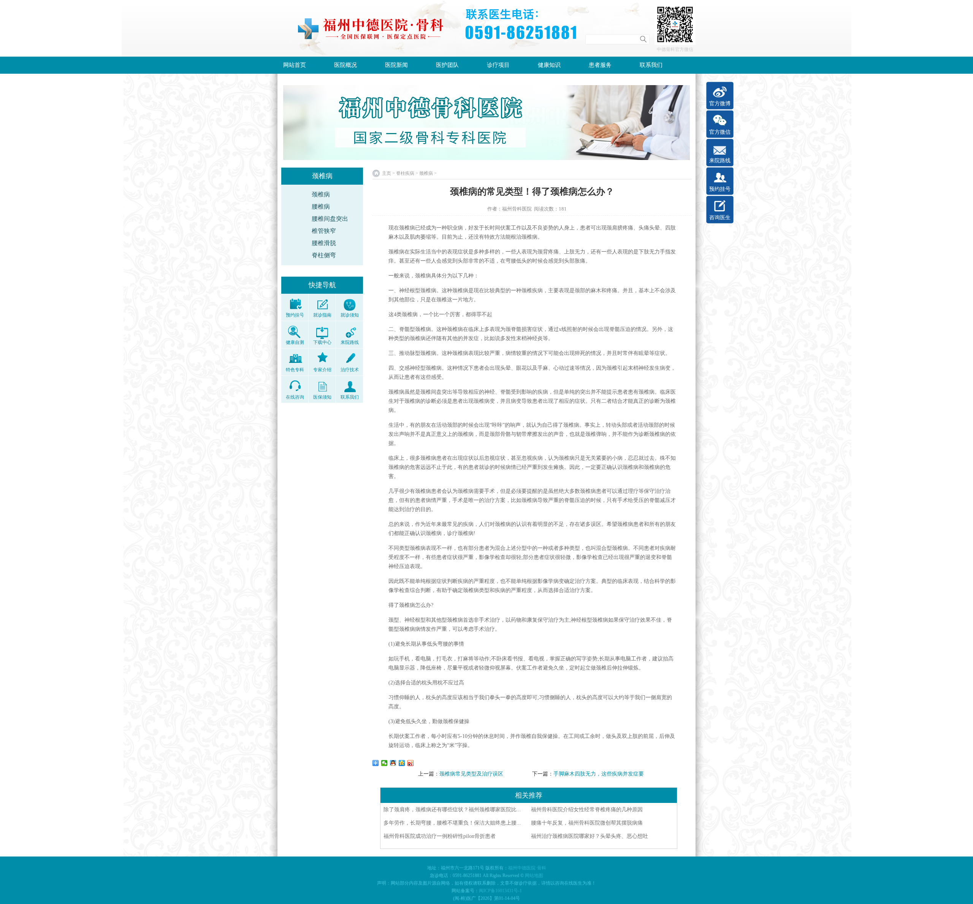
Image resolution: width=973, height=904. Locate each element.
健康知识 (549, 65)
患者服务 (600, 65)
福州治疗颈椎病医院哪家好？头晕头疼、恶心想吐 (589, 836)
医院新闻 (396, 65)
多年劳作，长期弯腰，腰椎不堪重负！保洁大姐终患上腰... (452, 823)
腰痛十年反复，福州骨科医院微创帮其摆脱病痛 (587, 823)
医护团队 (447, 65)
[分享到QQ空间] (402, 763)
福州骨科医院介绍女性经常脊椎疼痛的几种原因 (587, 809)
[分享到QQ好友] (393, 763)
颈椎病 (321, 194)
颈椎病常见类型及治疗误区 (471, 774)
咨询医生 (720, 217)
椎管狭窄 (324, 231)
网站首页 (294, 65)
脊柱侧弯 (324, 255)
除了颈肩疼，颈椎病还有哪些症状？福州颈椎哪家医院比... (452, 809)
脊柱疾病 (405, 173)
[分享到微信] (384, 763)
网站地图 (534, 875)
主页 (386, 173)
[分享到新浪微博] (410, 763)
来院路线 (720, 160)
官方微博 (720, 103)
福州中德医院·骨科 (527, 868)
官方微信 (720, 132)
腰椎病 (321, 206)
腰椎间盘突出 (330, 218)
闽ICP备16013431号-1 (500, 890)
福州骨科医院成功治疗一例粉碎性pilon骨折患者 (439, 836)
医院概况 (345, 65)
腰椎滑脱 (324, 243)
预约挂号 (720, 189)
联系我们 (651, 65)
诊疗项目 (498, 65)
